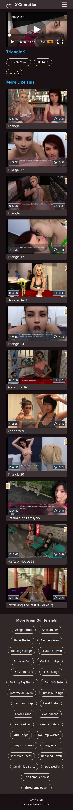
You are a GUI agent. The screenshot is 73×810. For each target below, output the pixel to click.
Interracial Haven (21, 693)
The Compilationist (36, 777)
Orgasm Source (24, 745)
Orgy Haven (51, 745)
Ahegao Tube (23, 630)
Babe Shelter (22, 640)
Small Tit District (24, 766)
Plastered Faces (21, 756)
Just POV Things (52, 693)
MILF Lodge (20, 735)
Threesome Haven (36, 787)
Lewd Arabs (50, 703)
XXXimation (26, 4)
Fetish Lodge (51, 672)
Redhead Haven (51, 756)
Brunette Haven (51, 651)
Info (16, 72)
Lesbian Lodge (24, 703)
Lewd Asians (23, 714)
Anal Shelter (50, 630)
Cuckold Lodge (49, 661)
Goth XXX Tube (53, 682)
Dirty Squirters (23, 672)
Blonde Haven (50, 640)
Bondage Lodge (21, 651)
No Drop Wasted (49, 735)
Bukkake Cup (22, 661)
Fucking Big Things (22, 682)
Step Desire (52, 766)
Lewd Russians (50, 724)
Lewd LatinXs (22, 724)
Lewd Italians (49, 714)
